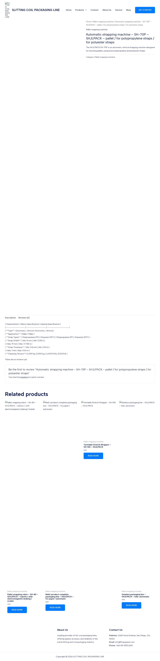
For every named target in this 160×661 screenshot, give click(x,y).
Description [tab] (10, 317)
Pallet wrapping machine (103, 22)
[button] (145, 10)
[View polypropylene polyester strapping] (71, 298)
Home (88, 22)
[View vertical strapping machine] (52, 298)
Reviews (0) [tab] (24, 317)
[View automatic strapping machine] (13, 298)
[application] (85, 10)
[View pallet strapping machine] (33, 298)
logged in (24, 377)
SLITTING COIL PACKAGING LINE (36, 10)
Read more (17, 610)
